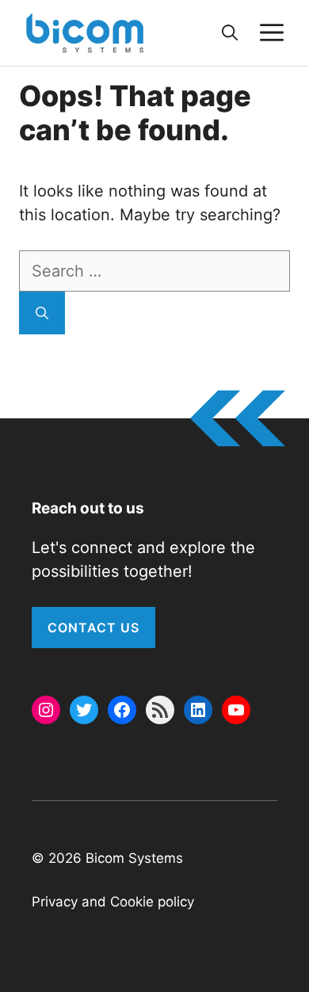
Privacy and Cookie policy (113, 902)
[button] (230, 32)
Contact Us (93, 627)
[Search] (42, 313)
